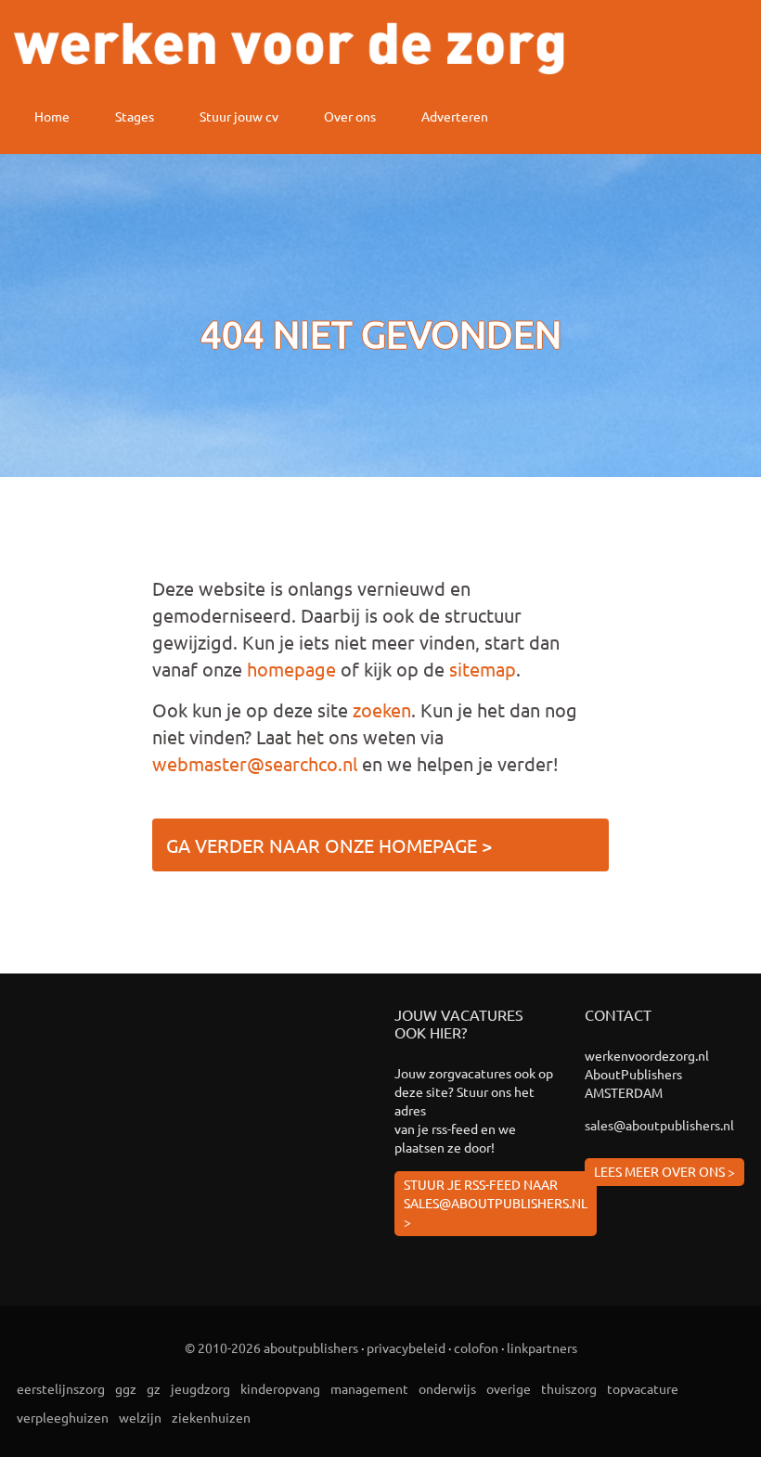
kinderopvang (280, 1388)
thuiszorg (569, 1388)
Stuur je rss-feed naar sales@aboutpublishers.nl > (495, 1203)
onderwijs (447, 1388)
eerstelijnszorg (61, 1388)
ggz (125, 1388)
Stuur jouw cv (239, 116)
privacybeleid (406, 1347)
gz (154, 1388)
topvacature (642, 1388)
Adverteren (454, 116)
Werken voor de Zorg (289, 48)
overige (508, 1388)
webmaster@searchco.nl (254, 763)
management (369, 1388)
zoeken (382, 709)
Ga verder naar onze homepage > (329, 845)
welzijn (140, 1417)
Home (52, 116)
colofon (476, 1347)
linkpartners (542, 1347)
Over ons (350, 116)
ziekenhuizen (211, 1417)
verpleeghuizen (63, 1417)
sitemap (482, 668)
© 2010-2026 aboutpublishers (271, 1347)
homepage (291, 668)
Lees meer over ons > (664, 1171)
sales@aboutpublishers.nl (659, 1124)
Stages (134, 116)
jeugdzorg (200, 1388)
